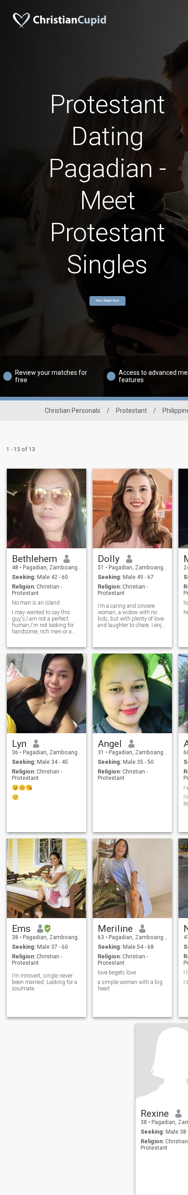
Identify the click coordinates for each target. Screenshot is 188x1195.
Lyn (19, 743)
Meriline (115, 928)
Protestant (131, 410)
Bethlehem (34, 558)
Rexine (155, 1113)
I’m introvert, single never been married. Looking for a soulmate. (44, 982)
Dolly (109, 558)
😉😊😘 (22, 787)
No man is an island (36, 603)
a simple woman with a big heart (130, 985)
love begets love (117, 972)
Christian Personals (72, 410)
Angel (110, 743)
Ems (21, 928)
